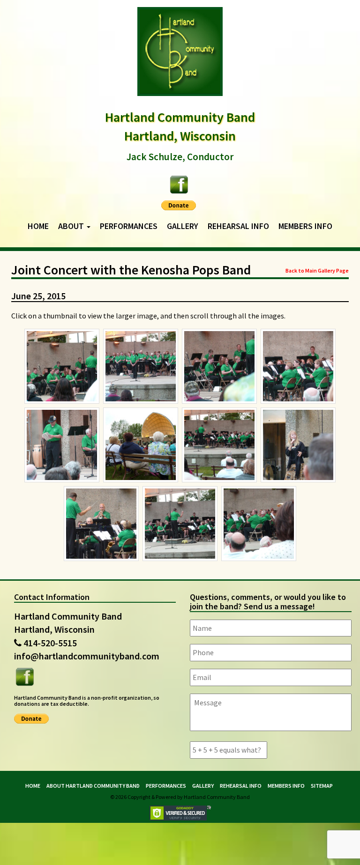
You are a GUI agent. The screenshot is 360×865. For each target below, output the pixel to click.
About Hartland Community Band (93, 785)
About (72, 226)
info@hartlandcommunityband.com (86, 656)
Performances (129, 226)
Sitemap (322, 785)
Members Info (305, 226)
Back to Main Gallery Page (317, 270)
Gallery (182, 226)
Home (38, 226)
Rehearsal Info (238, 226)
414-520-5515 (50, 643)
